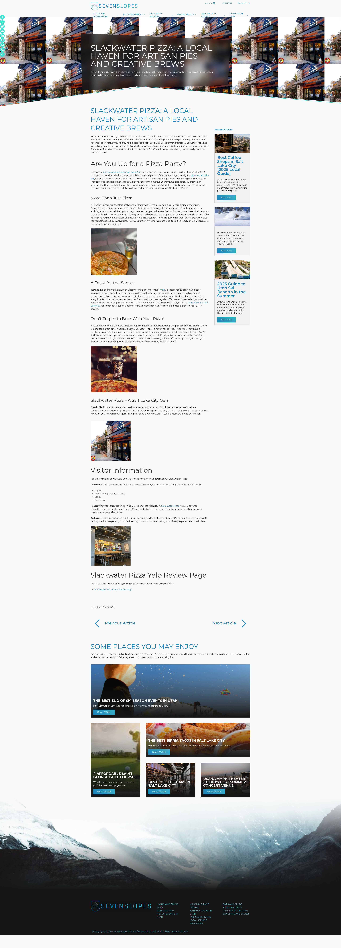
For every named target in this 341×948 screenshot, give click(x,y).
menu (163, 290)
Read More (226, 197)
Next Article (225, 623)
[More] (2, 54)
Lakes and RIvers (200, 917)
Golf (160, 907)
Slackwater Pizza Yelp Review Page (113, 589)
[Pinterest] (2, 40)
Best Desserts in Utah (176, 931)
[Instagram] (2, 21)
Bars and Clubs (232, 904)
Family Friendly (232, 907)
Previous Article (120, 623)
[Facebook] (2, 17)
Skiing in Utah (165, 910)
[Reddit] (2, 31)
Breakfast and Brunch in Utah (146, 931)
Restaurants (185, 14)
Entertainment (133, 14)
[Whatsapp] (2, 45)
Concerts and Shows (236, 914)
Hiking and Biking (167, 904)
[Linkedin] (2, 35)
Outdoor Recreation (100, 15)
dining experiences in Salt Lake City (121, 172)
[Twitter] (2, 26)
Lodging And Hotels (209, 15)
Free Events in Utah (235, 910)
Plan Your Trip (236, 15)
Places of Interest (156, 15)
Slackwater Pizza (170, 506)
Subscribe (227, 3)
